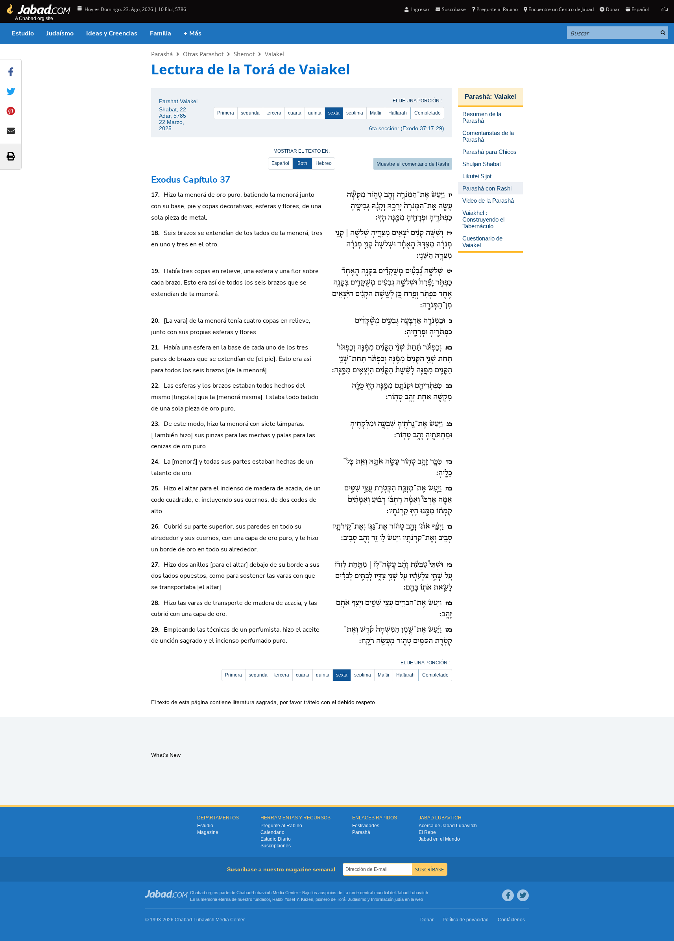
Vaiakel (274, 54)
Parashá (162, 54)
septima (354, 113)
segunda (250, 113)
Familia (160, 33)
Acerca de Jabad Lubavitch (448, 825)
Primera (225, 113)
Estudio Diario (275, 839)
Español (280, 163)
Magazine (207, 832)
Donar (612, 9)
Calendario (272, 832)
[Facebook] (508, 895)
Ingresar (420, 9)
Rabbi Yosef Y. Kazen (292, 899)
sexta (334, 113)
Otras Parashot (203, 54)
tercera (273, 113)
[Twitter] (523, 895)
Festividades (365, 825)
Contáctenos (511, 920)
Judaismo (357, 899)
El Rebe (427, 832)
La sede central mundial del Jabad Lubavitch (385, 892)
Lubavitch (262, 892)
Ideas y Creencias (111, 33)
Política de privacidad (466, 920)
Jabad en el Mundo (439, 839)
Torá (341, 899)
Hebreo (324, 163)
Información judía (388, 899)
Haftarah (397, 113)
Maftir (376, 113)
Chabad (243, 892)
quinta (314, 113)
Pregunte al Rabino (497, 9)
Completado (427, 113)
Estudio (23, 33)
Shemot (244, 54)
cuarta (294, 113)
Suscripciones (275, 846)
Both (302, 163)
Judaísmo (60, 33)
